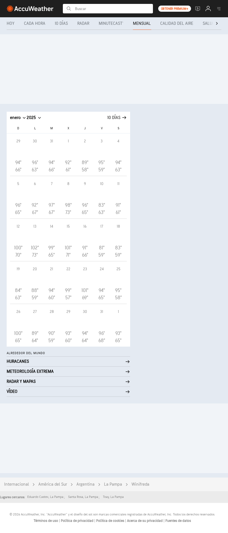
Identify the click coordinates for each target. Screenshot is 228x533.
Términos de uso (46, 521)
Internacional (16, 484)
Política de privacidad (77, 521)
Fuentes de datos (178, 521)
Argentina (85, 484)
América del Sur (52, 484)
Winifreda (140, 484)
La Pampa (113, 484)
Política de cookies (110, 521)
